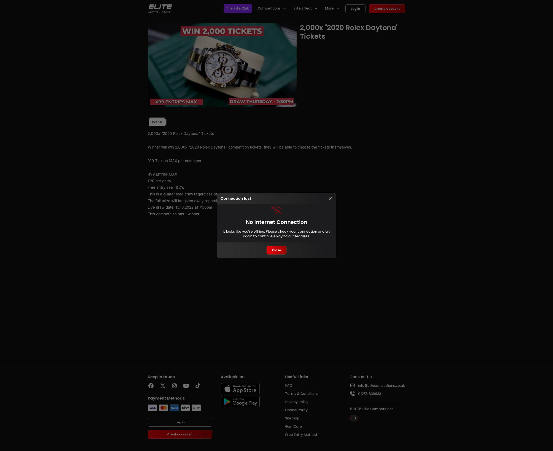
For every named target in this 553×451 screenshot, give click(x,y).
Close (276, 250)
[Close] (330, 198)
